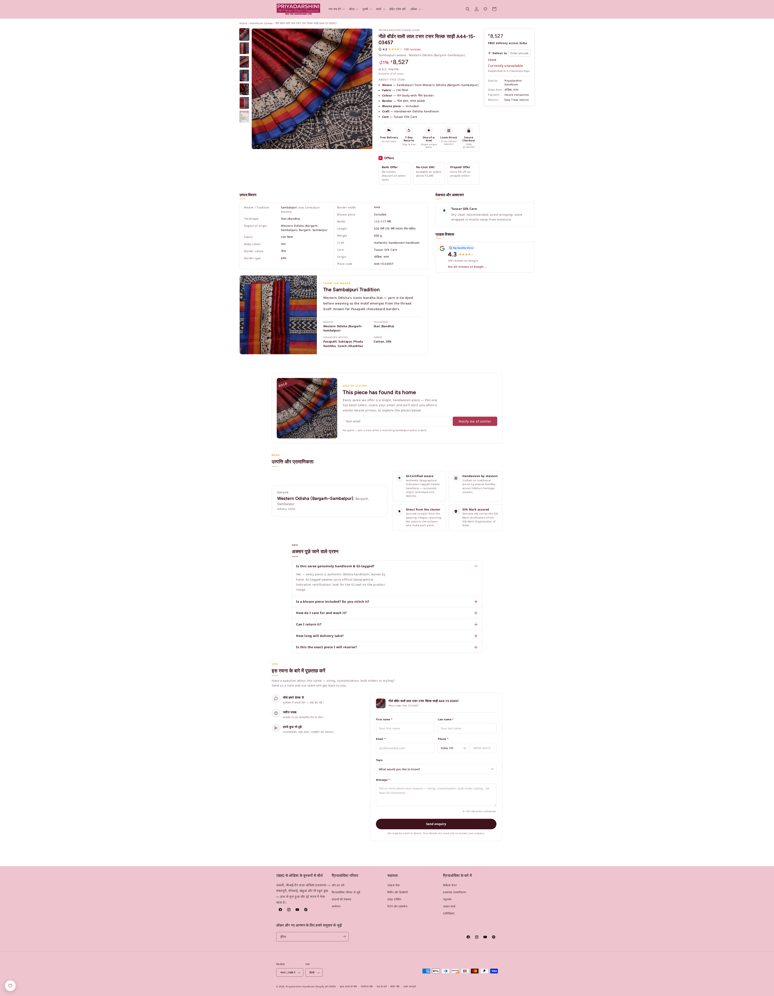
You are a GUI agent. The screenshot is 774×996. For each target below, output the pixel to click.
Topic (379, 760)
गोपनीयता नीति (367, 986)
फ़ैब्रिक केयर (450, 885)
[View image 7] (244, 117)
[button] (336, 9)
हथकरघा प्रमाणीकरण (454, 892)
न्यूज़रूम (447, 899)
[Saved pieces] (10, 985)
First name (384, 719)
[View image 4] (244, 75)
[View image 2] (244, 48)
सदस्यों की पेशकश (341, 899)
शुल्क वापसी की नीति (348, 986)
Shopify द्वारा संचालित (325, 986)
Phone (443, 739)
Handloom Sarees (261, 23)
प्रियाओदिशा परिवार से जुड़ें (346, 892)
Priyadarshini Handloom (300, 986)
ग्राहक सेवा (393, 885)
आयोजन (336, 906)
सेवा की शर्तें (381, 986)
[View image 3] (244, 62)
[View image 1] (244, 34)
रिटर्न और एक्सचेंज (397, 906)
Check (492, 60)
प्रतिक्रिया (449, 913)
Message (383, 780)
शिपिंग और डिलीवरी (397, 892)
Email (381, 739)
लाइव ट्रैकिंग (394, 899)
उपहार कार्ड (449, 906)
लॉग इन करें (338, 885)
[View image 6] (244, 103)
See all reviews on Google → (467, 266)
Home (243, 23)
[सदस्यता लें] (344, 936)
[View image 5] (244, 89)
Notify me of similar (475, 421)
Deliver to (499, 53)
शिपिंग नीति (394, 986)
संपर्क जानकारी (410, 986)
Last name (446, 719)
